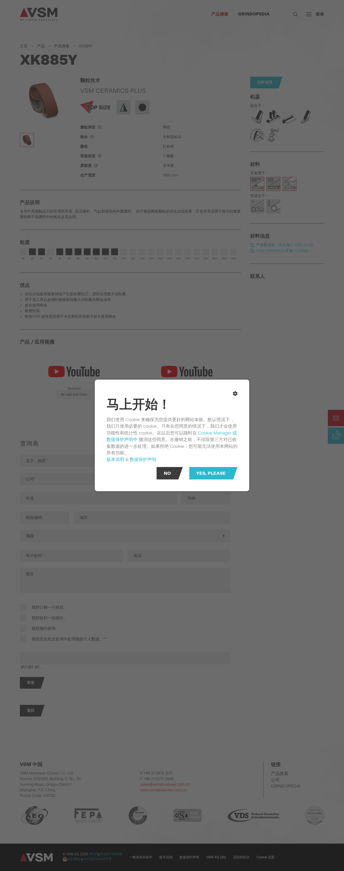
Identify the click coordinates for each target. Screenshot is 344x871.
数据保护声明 (143, 459)
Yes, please (211, 473)
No (167, 473)
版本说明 (115, 459)
